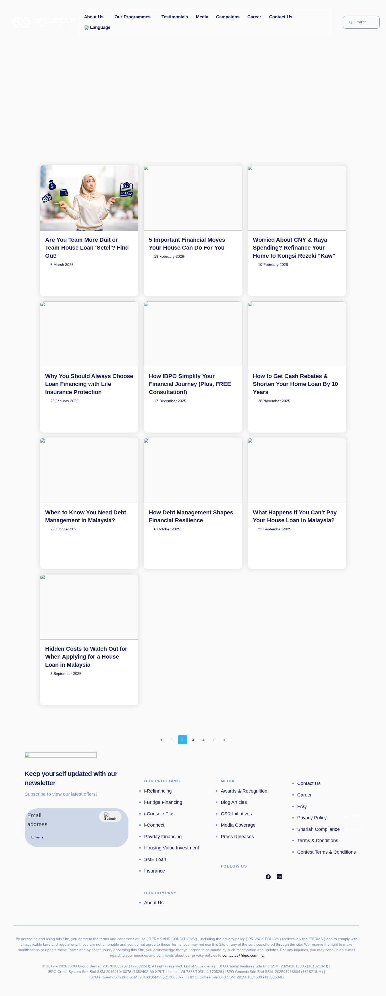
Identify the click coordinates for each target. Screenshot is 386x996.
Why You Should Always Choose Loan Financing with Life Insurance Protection (89, 384)
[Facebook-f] (223, 876)
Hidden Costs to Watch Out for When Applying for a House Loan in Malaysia (86, 656)
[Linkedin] (257, 876)
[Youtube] (245, 876)
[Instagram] (234, 876)
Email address (37, 819)
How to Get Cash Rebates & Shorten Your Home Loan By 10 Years (295, 384)
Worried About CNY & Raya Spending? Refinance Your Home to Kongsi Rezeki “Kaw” (294, 247)
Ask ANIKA (353, 816)
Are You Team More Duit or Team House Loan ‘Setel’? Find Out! (87, 247)
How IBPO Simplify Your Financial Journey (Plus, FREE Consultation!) (190, 384)
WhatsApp (353, 829)
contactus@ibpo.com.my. (243, 955)
